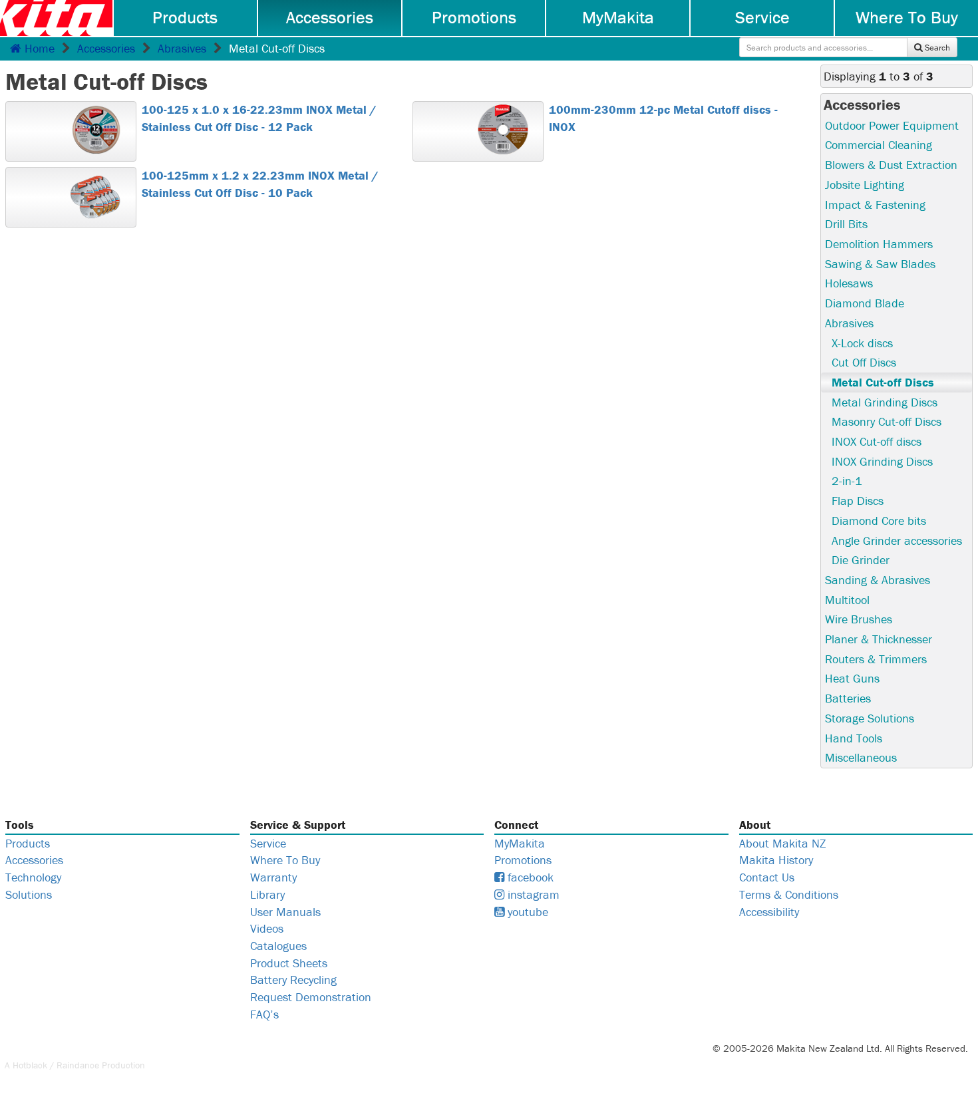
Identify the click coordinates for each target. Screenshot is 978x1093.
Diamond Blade (864, 303)
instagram (532, 894)
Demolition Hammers (879, 243)
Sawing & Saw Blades (880, 263)
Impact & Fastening (875, 204)
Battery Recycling (293, 979)
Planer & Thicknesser (878, 639)
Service (762, 17)
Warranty (273, 877)
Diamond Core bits (879, 520)
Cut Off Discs (864, 362)
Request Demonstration (310, 997)
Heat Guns (852, 678)
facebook (529, 877)
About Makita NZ (782, 843)
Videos (266, 928)
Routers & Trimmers (876, 659)
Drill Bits (846, 224)
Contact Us (766, 877)
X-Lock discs (862, 343)
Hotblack (30, 1065)
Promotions (474, 17)
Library (267, 894)
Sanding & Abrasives (877, 579)
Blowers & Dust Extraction (891, 164)
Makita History (776, 859)
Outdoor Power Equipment (892, 125)
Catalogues (278, 945)
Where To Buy (907, 17)
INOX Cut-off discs (876, 441)
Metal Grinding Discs (884, 402)
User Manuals (285, 911)
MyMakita (618, 17)
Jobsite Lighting (864, 184)
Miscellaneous (861, 757)
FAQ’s (264, 1014)
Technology (33, 877)
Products (185, 17)
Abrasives (182, 48)
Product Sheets (288, 963)
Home (38, 48)
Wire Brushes (858, 619)
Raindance (78, 1065)
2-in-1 (847, 480)
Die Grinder (861, 559)
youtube (526, 911)
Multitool (847, 599)
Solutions (28, 894)
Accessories (329, 17)
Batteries (848, 698)
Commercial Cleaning (878, 144)
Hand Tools (853, 738)
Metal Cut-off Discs (883, 382)
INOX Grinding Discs (882, 461)
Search (936, 47)
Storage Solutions (869, 718)
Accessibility (769, 911)
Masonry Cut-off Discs (886, 421)
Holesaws (849, 283)
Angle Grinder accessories (897, 540)
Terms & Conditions (788, 894)
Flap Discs (858, 500)
